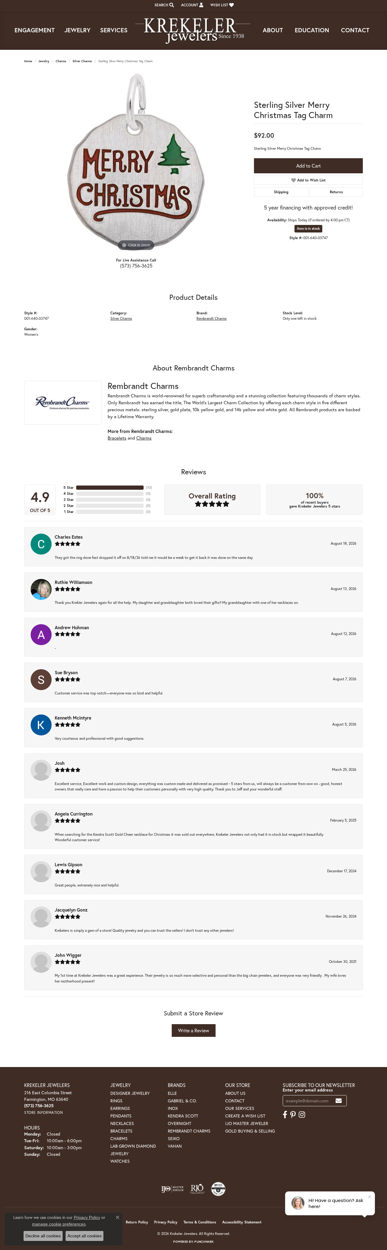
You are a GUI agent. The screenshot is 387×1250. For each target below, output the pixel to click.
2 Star (68, 505)
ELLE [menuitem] (172, 1093)
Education (312, 30)
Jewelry (77, 30)
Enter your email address (308, 1090)
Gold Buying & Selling (250, 1131)
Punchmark (203, 1242)
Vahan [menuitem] (175, 1146)
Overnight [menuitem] (179, 1123)
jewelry (43, 61)
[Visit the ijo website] (172, 1189)
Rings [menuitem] (116, 1101)
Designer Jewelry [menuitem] (130, 1093)
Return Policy (137, 1222)
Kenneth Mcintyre (73, 718)
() (149, 487)
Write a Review (193, 1030)
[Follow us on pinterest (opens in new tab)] (293, 1114)
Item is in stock (308, 228)
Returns (336, 192)
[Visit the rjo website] (197, 1189)
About (273, 30)
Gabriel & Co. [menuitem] (182, 1101)
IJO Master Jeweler (246, 1123)
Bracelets (117, 438)
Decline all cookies (43, 1235)
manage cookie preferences (59, 1224)
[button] (163, 5)
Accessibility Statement (242, 1222)
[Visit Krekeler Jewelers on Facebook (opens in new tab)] (285, 1114)
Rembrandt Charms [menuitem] (189, 1131)
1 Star (69, 511)
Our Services (239, 1108)
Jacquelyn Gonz (71, 910)
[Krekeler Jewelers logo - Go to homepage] (193, 30)
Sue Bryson (66, 672)
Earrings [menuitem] (120, 1108)
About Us (235, 1093)
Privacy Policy (165, 1222)
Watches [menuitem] (120, 1161)
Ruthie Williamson (73, 582)
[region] (136, 161)
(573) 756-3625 (136, 265)
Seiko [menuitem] (174, 1138)
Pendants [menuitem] (121, 1116)
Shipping (281, 192)
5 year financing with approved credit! (308, 207)
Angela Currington (74, 814)
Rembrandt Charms (212, 318)
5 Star (68, 487)
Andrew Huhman (72, 627)
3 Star (68, 499)
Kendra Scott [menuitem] (183, 1116)
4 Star (68, 493)
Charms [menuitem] (119, 1138)
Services (114, 30)
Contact (355, 30)
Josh (60, 763)
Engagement (35, 30)
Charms (61, 61)
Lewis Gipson (68, 864)
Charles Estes (69, 537)
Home (28, 61)
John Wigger (68, 955)
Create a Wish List (245, 1116)
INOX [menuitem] (173, 1108)
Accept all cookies (84, 1235)
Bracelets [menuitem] (121, 1131)
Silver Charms (82, 61)
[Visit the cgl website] (218, 1189)
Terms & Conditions (200, 1222)
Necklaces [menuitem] (122, 1123)
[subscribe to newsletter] (338, 1100)
